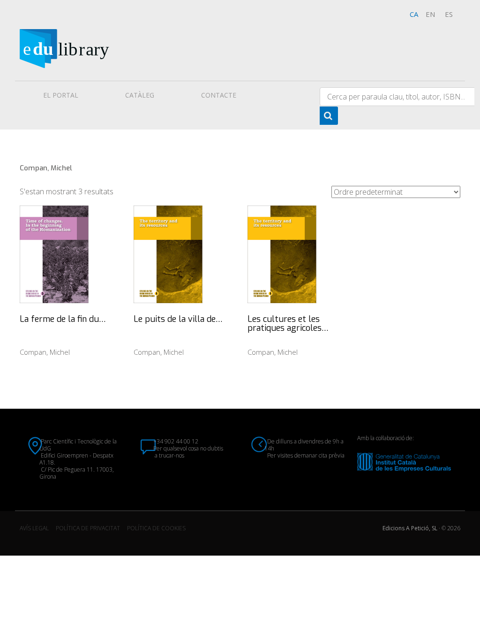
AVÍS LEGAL (34, 528)
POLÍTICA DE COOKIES (156, 528)
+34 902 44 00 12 (175, 441)
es (449, 14)
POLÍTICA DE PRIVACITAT (88, 528)
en (430, 14)
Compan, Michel (45, 352)
